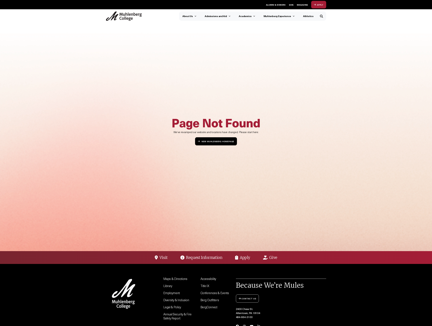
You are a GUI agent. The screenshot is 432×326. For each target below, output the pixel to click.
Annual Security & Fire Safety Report (177, 316)
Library (167, 286)
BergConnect (208, 307)
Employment (171, 293)
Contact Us (248, 298)
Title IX (204, 286)
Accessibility (208, 278)
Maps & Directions (175, 278)
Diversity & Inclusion (176, 300)
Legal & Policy (172, 307)
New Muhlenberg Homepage (218, 141)
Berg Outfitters (209, 300)
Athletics (308, 16)
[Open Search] (321, 16)
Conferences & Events (214, 293)
